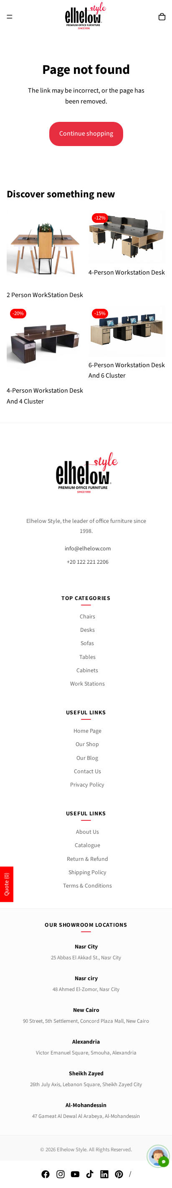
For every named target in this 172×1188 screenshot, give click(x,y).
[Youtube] (75, 1174)
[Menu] (9, 16)
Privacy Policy (87, 785)
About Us (87, 832)
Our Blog (87, 758)
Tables (87, 657)
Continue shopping (86, 133)
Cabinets (87, 670)
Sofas (87, 643)
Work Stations (87, 684)
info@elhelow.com (88, 549)
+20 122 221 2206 (88, 562)
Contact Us (87, 771)
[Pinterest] (119, 1174)
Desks (87, 630)
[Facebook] (45, 1174)
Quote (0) (7, 884)
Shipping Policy (87, 872)
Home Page (87, 731)
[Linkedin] (104, 1174)
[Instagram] (61, 1174)
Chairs (87, 617)
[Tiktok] (90, 1174)
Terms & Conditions (87, 886)
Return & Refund (87, 859)
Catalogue (87, 845)
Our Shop (87, 744)
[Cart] (162, 17)
